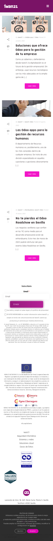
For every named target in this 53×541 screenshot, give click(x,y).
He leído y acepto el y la (27, 310)
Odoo (36, 37)
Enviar (16, 304)
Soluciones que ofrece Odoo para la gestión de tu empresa (32, 50)
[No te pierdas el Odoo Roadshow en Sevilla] (26, 196)
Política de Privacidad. (39, 342)
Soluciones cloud (26, 443)
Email (26, 291)
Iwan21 (20, 37)
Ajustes (20, 531)
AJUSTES (33, 526)
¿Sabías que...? (29, 37)
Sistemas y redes (26, 439)
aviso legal (25, 310)
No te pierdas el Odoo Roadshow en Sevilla (31, 220)
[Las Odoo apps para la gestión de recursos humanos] (26, 108)
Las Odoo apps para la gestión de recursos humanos (31, 134)
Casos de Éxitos (26, 446)
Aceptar (33, 531)
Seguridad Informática (26, 436)
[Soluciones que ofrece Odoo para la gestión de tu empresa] (26, 24)
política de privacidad (40, 310)
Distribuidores (29, 210)
